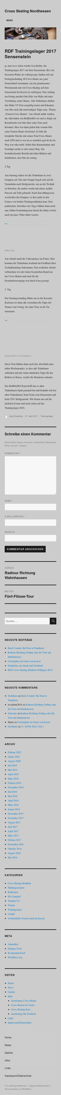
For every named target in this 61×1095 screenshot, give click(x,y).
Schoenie (12, 713)
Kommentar (13, 453)
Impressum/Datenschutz (19, 1022)
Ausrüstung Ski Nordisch (23, 1013)
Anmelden (13, 944)
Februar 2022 (14, 752)
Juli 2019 (12, 765)
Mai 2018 (12, 796)
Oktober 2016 (15, 848)
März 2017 (13, 835)
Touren (11, 905)
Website (10, 532)
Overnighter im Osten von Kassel (24, 661)
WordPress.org (15, 957)
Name (9, 500)
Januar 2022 (14, 756)
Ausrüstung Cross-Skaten (23, 1000)
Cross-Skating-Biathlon (19, 883)
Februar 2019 (14, 783)
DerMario (13, 695)
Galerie (11, 991)
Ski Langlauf (14, 896)
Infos (10, 996)
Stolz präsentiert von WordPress (18, 1088)
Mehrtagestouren (16, 887)
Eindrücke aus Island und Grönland (25, 665)
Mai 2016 (12, 857)
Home (11, 983)
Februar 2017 (14, 839)
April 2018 (13, 800)
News (11, 987)
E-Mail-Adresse (15, 516)
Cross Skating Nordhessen (28, 10)
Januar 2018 (14, 809)
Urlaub (11, 913)
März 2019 (13, 778)
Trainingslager (47, 416)
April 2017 (13, 831)
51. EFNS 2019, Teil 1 (32, 726)
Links (10, 1018)
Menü (9, 20)
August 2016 (14, 853)
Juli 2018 (12, 791)
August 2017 (14, 822)
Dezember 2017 (16, 813)
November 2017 (16, 818)
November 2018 (16, 787)
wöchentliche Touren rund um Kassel (26, 918)
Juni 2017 (13, 826)
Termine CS (14, 900)
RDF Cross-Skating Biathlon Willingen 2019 (30, 670)
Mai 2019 (12, 769)
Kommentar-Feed (16, 952)
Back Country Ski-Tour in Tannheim (26, 648)
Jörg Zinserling (15, 416)
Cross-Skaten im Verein (22, 1005)
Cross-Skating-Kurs (20, 1009)
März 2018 (13, 804)
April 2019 (13, 774)
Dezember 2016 (16, 844)
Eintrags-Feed (15, 948)
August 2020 (14, 761)
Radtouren (13, 892)
